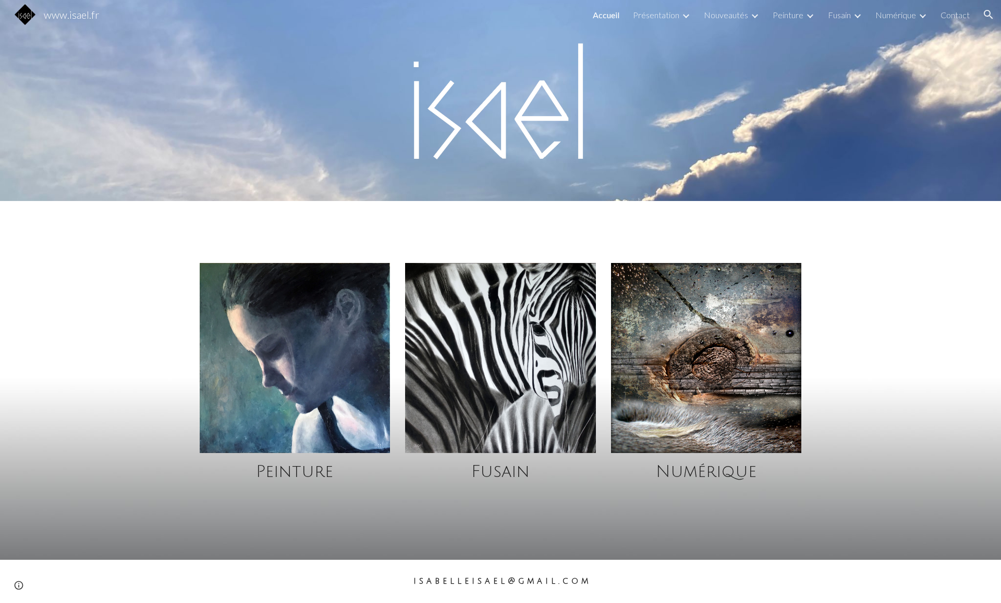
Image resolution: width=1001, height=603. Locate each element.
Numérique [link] (895, 15)
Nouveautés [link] (726, 15)
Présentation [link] (656, 15)
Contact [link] (955, 15)
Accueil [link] (606, 15)
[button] (988, 14)
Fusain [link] (839, 15)
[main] (295, 472)
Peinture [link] (788, 15)
